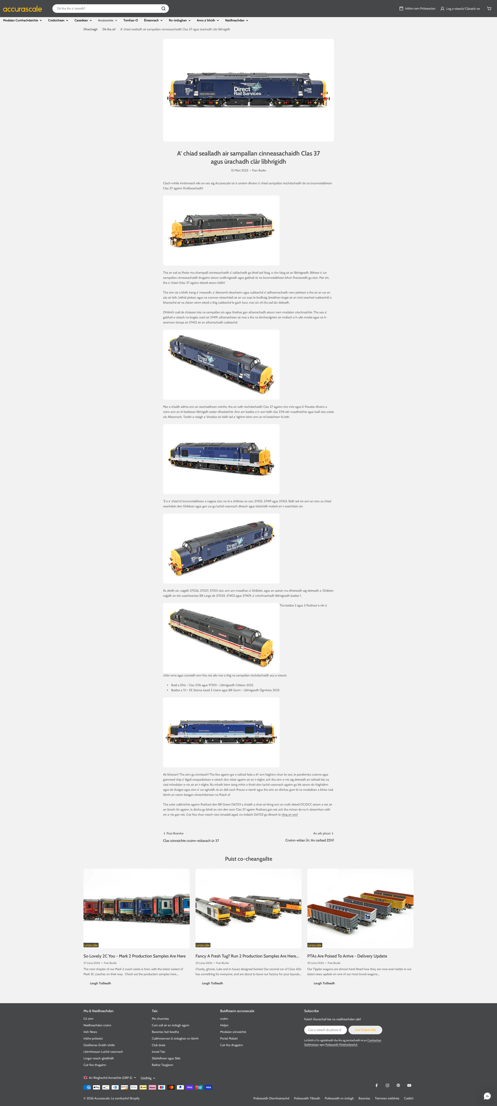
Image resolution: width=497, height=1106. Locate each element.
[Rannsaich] (163, 8)
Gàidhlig (146, 1078)
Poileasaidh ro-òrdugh (339, 1098)
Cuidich (409, 1098)
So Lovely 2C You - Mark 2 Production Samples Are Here (134, 956)
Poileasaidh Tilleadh (307, 1098)
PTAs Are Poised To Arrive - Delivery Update (347, 956)
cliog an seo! (290, 814)
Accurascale (102, 1098)
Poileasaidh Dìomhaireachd (271, 1098)
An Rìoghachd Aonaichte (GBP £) (110, 1078)
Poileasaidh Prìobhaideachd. (341, 1044)
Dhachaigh (90, 29)
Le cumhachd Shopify (125, 1098)
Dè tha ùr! (109, 29)
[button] (487, 1096)
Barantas (364, 1098)
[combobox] (110, 8)
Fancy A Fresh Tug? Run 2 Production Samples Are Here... (247, 956)
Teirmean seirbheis (387, 1098)
